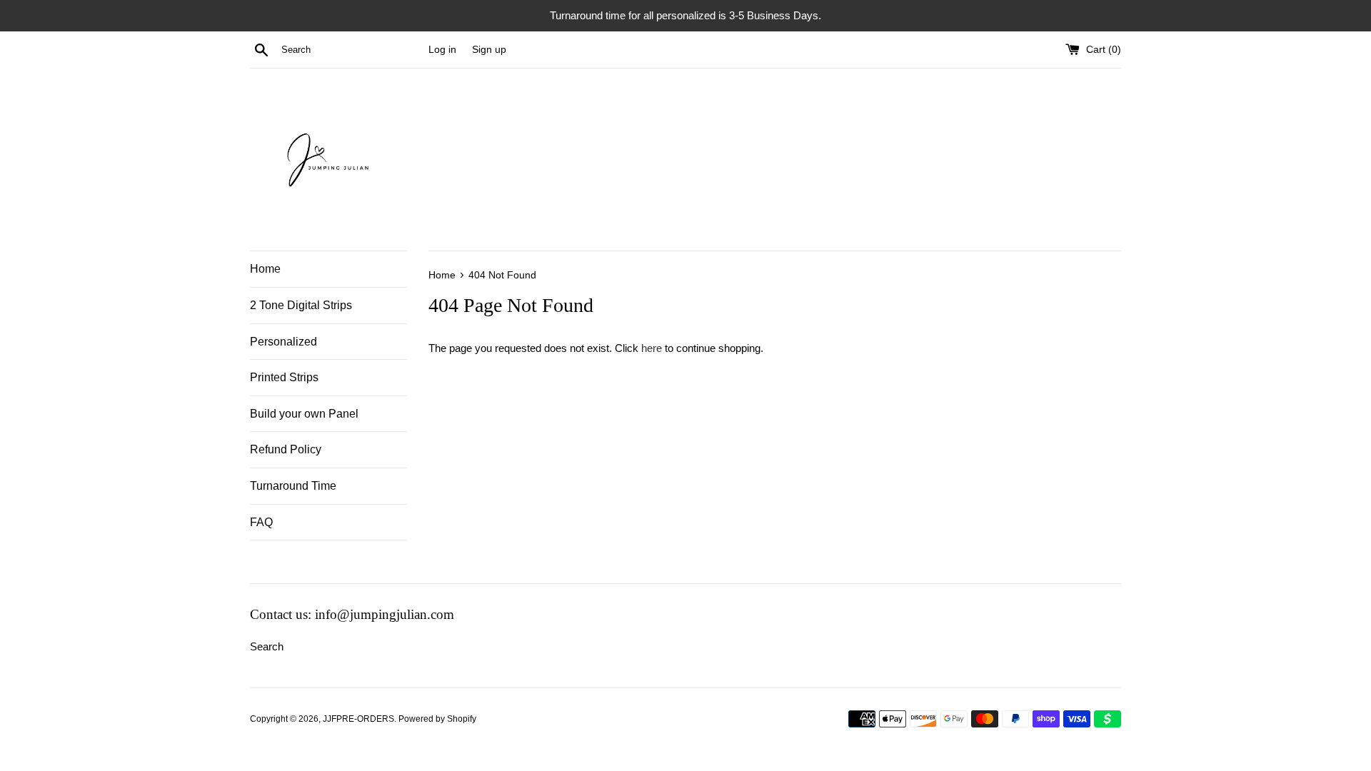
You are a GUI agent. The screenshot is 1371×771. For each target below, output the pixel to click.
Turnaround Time (293, 486)
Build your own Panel (304, 414)
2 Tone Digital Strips (301, 305)
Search (266, 646)
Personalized (283, 342)
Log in (442, 49)
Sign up (489, 49)
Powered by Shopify (437, 719)
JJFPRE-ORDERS (358, 719)
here (651, 348)
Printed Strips (284, 377)
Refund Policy (285, 449)
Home (265, 269)
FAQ (261, 522)
